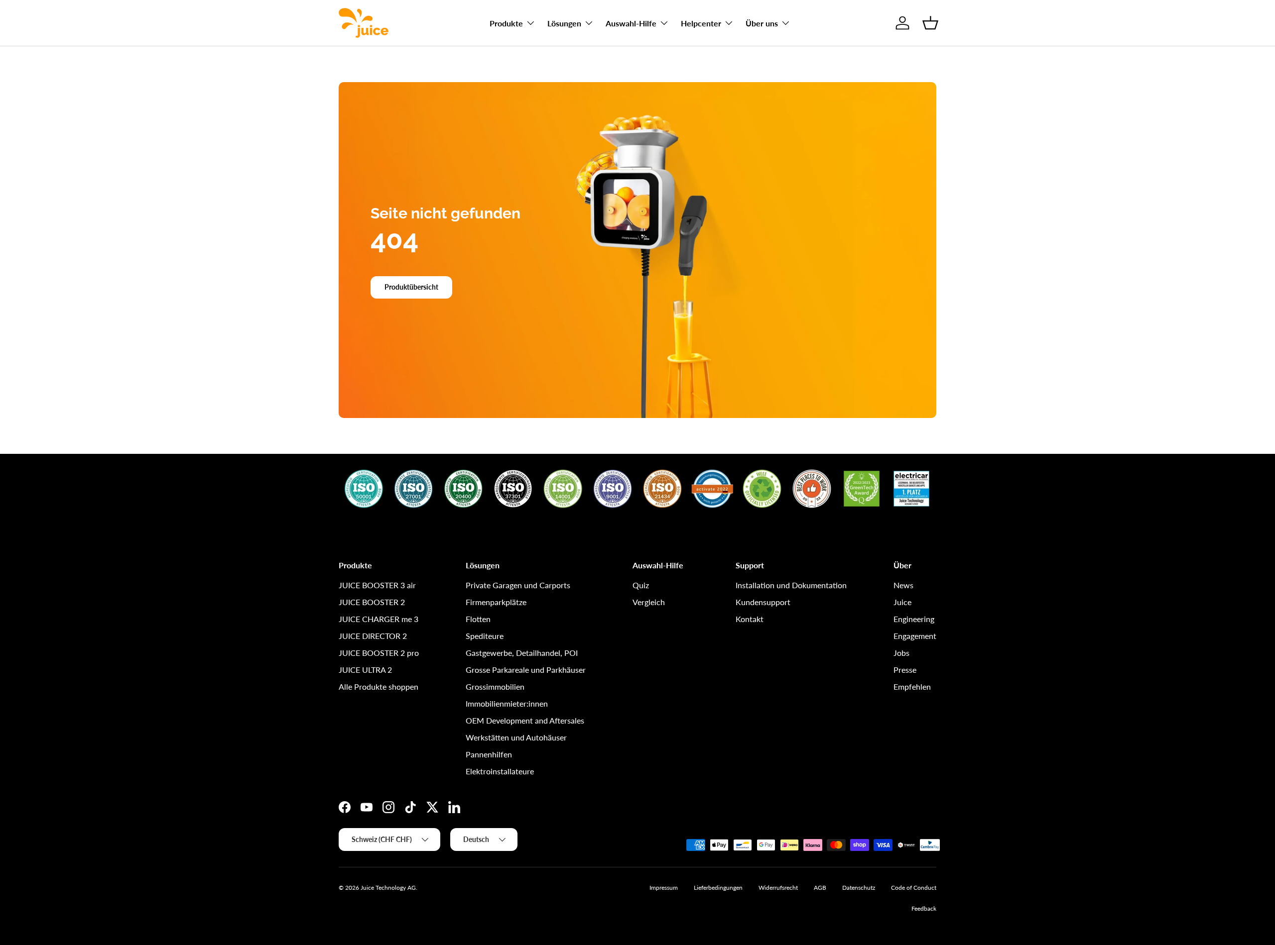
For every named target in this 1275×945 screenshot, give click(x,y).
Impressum (663, 887)
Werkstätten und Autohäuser (516, 737)
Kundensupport (763, 602)
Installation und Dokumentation (791, 585)
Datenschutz (858, 887)
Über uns (762, 23)
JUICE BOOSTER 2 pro (379, 652)
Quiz (641, 585)
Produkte (506, 23)
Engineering (913, 619)
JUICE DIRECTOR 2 (373, 635)
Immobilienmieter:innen (507, 703)
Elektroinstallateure (500, 771)
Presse (904, 669)
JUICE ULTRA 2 (365, 669)
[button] (930, 23)
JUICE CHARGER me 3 (378, 619)
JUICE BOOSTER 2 (372, 602)
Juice (902, 602)
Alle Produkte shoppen (378, 686)
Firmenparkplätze (496, 602)
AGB (820, 887)
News (903, 585)
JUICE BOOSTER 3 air (377, 585)
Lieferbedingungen (718, 887)
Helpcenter (701, 23)
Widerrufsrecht (778, 887)
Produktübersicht (411, 287)
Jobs (901, 652)
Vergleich (649, 602)
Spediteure (485, 635)
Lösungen (564, 23)
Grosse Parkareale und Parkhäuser (526, 669)
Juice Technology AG (388, 887)
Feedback (923, 908)
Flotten (478, 619)
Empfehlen (912, 686)
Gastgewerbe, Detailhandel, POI (522, 652)
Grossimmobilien (495, 686)
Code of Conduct (913, 887)
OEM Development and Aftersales (525, 720)
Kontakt (750, 619)
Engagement (914, 635)
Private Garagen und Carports (518, 585)
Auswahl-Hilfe (631, 23)
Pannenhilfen (489, 754)
